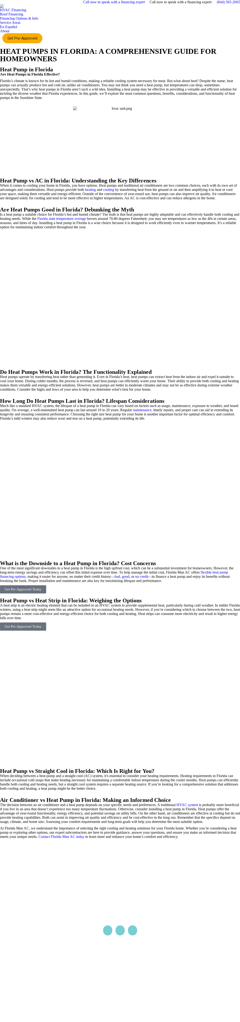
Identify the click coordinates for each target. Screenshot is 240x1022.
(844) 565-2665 (228, 2)
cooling (108, 190)
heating (90, 190)
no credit (141, 576)
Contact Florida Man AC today (61, 837)
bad (117, 576)
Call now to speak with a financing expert (114, 2)
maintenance (142, 410)
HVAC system (187, 805)
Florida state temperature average (61, 219)
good (125, 576)
